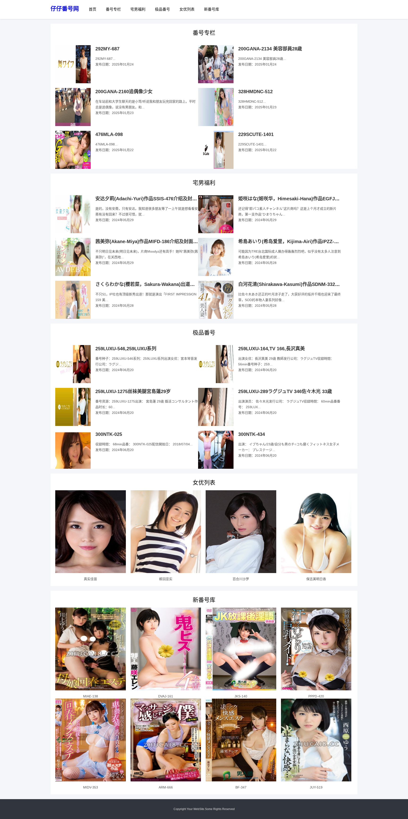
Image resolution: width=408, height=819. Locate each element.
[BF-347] (241, 740)
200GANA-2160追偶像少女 (124, 91)
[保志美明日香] (316, 531)
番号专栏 (113, 9)
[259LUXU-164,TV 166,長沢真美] (216, 364)
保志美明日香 (316, 579)
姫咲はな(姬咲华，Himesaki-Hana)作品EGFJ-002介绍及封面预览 (307, 198)
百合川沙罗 (241, 579)
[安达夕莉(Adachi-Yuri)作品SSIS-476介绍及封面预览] (73, 214)
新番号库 (211, 9)
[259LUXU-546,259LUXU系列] (73, 364)
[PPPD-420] (316, 649)
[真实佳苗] (90, 531)
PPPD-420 (316, 696)
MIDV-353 (90, 787)
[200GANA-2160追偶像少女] (73, 107)
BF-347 (240, 787)
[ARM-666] (166, 740)
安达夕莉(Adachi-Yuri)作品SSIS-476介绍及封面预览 (150, 198)
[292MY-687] (73, 64)
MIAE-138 (90, 696)
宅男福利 (137, 9)
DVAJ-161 (165, 696)
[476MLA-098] (73, 150)
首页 (92, 9)
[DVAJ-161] (166, 649)
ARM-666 (166, 787)
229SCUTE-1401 (256, 134)
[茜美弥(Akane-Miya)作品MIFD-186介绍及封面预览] (73, 263)
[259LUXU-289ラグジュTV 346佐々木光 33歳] (216, 407)
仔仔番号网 (65, 8)
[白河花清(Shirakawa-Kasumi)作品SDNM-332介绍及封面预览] (216, 306)
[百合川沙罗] (241, 531)
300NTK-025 (108, 434)
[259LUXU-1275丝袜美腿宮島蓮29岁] (73, 407)
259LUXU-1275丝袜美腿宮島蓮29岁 (133, 391)
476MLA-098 (109, 134)
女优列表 (187, 9)
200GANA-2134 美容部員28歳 (270, 48)
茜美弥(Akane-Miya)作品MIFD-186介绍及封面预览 (149, 241)
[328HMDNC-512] (216, 107)
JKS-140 (240, 696)
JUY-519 (316, 787)
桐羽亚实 (165, 579)
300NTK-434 (251, 434)
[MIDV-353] (90, 740)
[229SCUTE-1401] (216, 150)
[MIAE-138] (90, 649)
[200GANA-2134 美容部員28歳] (216, 64)
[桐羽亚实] (166, 531)
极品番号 (162, 9)
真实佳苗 (90, 579)
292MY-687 (107, 48)
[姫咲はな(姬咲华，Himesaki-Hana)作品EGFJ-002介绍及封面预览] (216, 218)
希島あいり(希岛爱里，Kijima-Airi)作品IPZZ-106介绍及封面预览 (306, 241)
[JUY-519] (316, 740)
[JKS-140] (241, 649)
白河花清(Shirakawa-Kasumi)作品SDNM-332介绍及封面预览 (303, 284)
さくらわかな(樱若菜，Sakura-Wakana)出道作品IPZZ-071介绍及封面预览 (173, 284)
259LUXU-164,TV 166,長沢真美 (271, 348)
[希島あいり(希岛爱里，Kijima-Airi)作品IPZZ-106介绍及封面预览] (216, 263)
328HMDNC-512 (255, 91)
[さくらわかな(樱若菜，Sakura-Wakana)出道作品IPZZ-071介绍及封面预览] (73, 300)
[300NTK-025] (73, 450)
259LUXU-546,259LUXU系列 (125, 348)
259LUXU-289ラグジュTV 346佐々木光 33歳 (285, 391)
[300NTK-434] (216, 450)
